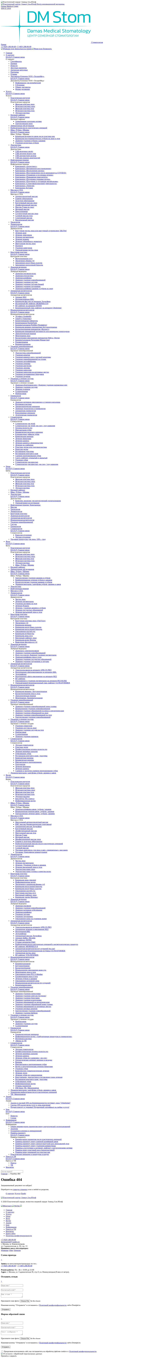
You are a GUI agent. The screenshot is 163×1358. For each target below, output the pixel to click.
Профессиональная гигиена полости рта (31, 1051)
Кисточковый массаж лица (26, 203)
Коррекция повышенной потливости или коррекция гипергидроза (42, 331)
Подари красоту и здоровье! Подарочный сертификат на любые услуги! (40, 1107)
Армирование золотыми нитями (28, 121)
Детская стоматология (24, 745)
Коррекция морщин (23, 625)
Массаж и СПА (17, 190)
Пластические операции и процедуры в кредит (30, 1154)
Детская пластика (22, 113)
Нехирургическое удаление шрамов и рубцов (33, 582)
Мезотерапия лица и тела (25, 972)
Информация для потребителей (28, 83)
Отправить (6, 1309)
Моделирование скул (23, 259)
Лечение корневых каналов (26, 751)
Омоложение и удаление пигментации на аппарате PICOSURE (41, 681)
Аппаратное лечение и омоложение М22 (31, 929)
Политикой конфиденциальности (82, 1351)
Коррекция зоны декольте (25, 880)
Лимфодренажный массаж (26, 205)
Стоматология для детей (25, 424)
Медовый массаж (22, 209)
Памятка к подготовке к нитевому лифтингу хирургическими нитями (43, 1148)
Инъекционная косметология (22, 310)
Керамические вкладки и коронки (29, 432)
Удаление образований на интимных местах (33, 1006)
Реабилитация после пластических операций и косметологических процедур (46, 944)
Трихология (15, 222)
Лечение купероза (22, 389)
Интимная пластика (23, 404)
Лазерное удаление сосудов (26, 282)
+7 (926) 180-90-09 (8, 47)
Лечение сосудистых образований (29, 610)
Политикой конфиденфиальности (52, 1305)
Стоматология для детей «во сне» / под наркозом (35, 426)
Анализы (14, 1129)
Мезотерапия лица (22, 336)
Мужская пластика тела (24, 111)
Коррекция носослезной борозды (28, 629)
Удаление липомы (22, 368)
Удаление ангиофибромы (25, 361)
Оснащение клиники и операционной (26, 1131)
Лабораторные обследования (22, 126)
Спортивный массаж (23, 218)
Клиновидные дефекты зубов (27, 434)
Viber (11, 1250)
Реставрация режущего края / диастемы (31, 756)
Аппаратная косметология (21, 291)
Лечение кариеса (22, 441)
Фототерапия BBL (22, 931)
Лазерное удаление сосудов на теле (29, 730)
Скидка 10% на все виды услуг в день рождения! (30, 1105)
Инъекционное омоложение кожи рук (30, 970)
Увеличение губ (21, 623)
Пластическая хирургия (20, 98)
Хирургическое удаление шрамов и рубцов (32, 578)
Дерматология (16, 224)
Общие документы (23, 87)
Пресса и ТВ (11, 1156)
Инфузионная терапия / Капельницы (25, 505)
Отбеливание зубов (23, 754)
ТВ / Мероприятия (18, 1094)
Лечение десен (21, 1073)
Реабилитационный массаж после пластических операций (39, 844)
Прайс (23, 1194)
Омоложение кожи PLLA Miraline (29, 974)
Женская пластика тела (24, 109)
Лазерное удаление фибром (26, 1013)
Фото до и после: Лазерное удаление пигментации (35, 655)
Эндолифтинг (21, 674)
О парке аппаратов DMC (25, 942)
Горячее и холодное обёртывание (28, 841)
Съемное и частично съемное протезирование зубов (36, 771)
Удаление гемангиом (23, 726)
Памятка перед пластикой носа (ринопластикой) (35, 1150)
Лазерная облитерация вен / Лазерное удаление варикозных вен (41, 385)
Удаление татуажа (22, 914)
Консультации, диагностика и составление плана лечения (38, 1077)
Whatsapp (4, 1250)
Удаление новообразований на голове (30, 359)
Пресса (13, 1163)
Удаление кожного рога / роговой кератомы (33, 357)
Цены (8, 466)
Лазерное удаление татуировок (27, 286)
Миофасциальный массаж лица (28, 839)
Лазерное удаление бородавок (27, 998)
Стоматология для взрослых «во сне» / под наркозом (36, 464)
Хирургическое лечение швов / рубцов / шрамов (35, 814)
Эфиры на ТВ (20, 1041)
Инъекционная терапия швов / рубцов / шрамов (34, 811)
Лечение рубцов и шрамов (26, 979)
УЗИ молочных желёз (24, 151)
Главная (9, 53)
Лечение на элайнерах (24, 445)
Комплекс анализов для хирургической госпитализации (38, 501)
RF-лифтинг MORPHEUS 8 (26, 946)
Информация (11, 1120)
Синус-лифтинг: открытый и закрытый (31, 458)
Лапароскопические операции (27, 406)
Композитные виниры (24, 436)
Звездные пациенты (19, 68)
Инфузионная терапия (20, 160)
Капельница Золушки (24, 188)
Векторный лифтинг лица (26, 638)
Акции (8, 1096)
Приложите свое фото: (10, 1301)
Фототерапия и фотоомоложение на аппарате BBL (36, 672)
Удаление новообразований (22, 346)
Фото (8, 541)
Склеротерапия (21, 391)
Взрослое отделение (23, 535)
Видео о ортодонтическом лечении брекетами (34, 1066)
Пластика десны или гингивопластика (31, 447)
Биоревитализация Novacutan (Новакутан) (32, 340)
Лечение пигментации (24, 237)
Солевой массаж (22, 848)
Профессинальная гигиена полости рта (31, 749)
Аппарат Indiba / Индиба (25, 938)
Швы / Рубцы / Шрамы (20, 130)
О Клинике (19, 85)
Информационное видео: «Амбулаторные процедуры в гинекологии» (43, 1036)
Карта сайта (10, 1234)
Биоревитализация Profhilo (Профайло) (31, 325)
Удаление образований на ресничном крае (32, 1002)
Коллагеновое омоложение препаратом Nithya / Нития (37, 338)
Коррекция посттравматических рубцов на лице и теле (37, 139)
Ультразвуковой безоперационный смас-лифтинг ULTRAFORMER (42, 683)
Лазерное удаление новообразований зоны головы (35, 706)
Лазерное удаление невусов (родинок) (30, 996)
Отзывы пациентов (23, 1086)
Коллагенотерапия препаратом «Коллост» (32, 329)
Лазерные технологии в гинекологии (30, 409)
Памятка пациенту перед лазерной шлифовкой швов (36, 1141)
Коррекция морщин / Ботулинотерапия (31, 691)
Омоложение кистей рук (25, 631)
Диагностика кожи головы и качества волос (33, 871)
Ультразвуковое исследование (27, 503)
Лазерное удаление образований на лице (31, 713)
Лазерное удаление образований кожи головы (34, 1004)
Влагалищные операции (25, 413)
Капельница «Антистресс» (26, 166)
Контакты (10, 1167)
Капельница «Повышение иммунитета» (31, 177)
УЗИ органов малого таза (25, 154)
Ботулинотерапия (22, 966)
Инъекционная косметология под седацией (32, 983)
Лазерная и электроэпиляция (27, 651)
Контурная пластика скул (25, 893)
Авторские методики (19, 70)
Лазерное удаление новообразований (30, 280)
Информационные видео (25, 801)
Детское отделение (23, 537)
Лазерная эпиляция (23, 906)
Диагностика (16, 145)
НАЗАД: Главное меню (15, 57)
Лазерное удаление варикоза (26, 736)
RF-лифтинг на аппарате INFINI (28, 306)
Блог (8, 1109)
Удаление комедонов (23, 248)
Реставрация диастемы (24, 451)
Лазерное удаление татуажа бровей (29, 284)
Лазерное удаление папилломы (28, 994)
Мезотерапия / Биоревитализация (28, 698)
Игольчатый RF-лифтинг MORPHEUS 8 (31, 304)
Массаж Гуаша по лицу (24, 207)
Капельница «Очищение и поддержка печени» (34, 175)
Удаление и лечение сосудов (22, 379)
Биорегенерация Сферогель (26, 321)
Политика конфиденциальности (19, 1236)
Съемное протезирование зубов (28, 456)
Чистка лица (20, 599)
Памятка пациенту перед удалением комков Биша (35, 1146)
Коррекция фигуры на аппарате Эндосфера (32, 301)
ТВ (12, 1165)
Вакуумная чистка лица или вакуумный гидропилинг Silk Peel (40, 231)
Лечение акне (20, 233)
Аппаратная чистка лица (25, 953)
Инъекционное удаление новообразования (32, 709)
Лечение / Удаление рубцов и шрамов (30, 865)
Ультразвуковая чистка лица (26, 250)
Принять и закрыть (8, 1356)
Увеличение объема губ (24, 261)
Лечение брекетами (23, 439)
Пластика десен (21, 747)
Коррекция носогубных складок (28, 627)
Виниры (18, 1062)
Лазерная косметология (20, 516)
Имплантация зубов (23, 430)
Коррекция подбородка (24, 634)
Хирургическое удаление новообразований (32, 717)
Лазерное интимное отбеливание (28, 910)
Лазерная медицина (18, 267)
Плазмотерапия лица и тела (26, 976)
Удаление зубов (21, 460)
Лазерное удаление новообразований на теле (33, 715)
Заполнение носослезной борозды (29, 265)
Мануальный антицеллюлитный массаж (31, 822)
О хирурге (10, 55)
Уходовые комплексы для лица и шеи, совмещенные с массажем (41, 850)
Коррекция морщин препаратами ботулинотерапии (36, 327)
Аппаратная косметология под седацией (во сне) (35, 949)
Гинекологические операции (27, 1034)
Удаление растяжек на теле (26, 604)
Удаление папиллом (23, 370)
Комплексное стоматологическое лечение (32, 1071)
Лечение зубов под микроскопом (28, 1075)
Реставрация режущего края (26, 454)
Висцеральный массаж (24, 220)
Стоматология (16, 417)
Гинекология (16, 396)
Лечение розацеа (22, 239)
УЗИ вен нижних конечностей (27, 158)
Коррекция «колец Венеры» (26, 897)
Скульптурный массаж (24, 846)
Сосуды (14, 524)
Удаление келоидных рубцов (27, 143)
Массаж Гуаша (21, 835)
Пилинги (19, 246)
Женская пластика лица (24, 104)
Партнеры (15, 72)
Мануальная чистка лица (25, 244)
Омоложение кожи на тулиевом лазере (31, 919)
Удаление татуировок (24, 916)
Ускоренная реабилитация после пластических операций (34, 1092)
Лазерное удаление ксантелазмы (28, 1000)
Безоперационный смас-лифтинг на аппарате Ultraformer (38, 308)
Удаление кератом (22, 355)
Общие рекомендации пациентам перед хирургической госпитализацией (40, 1126)
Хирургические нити (24, 124)
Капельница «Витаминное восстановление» (33, 169)
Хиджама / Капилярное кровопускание (31, 852)
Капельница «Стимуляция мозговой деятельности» (36, 184)
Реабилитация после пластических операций (29, 128)
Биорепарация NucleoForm (26, 323)
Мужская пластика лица (25, 106)
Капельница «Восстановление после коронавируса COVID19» (40, 173)
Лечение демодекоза (23, 235)
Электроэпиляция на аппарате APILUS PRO (33, 670)
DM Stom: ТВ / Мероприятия (27, 1088)
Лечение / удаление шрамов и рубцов (30, 608)
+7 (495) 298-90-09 (23, 47)
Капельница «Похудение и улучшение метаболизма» (36, 181)
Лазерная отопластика (24, 276)
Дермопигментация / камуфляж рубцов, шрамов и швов (38, 584)
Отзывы (14, 74)
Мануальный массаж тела (25, 833)
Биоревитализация (22, 344)
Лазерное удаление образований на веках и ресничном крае (39, 711)
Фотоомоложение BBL (24, 299)
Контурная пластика (19, 252)
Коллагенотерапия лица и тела (27, 694)
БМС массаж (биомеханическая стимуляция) (33, 824)
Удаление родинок (22, 376)
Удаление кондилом (23, 366)
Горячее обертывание (24, 199)
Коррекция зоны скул (24, 636)
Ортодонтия (20, 764)
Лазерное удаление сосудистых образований (33, 659)
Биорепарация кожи (23, 985)
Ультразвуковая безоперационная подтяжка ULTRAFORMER (40, 951)
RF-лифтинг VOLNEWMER (26, 955)
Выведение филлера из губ (26, 642)
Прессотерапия (21, 211)
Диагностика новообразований (28, 353)
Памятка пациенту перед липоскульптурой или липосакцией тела (42, 1144)
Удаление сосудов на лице (26, 728)
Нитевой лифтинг (18, 115)
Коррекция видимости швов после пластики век (35, 136)
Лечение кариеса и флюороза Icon (29, 443)
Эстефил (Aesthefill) (23, 316)
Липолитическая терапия (25, 334)
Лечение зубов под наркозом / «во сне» (31, 1058)
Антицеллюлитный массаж (26, 196)
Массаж (14, 507)
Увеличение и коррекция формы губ (30, 884)
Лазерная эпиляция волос (25, 274)
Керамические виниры (24, 760)
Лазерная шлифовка (23, 278)
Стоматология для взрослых (26, 462)
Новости (14, 66)
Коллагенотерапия (22, 968)
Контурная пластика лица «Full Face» (30, 621)
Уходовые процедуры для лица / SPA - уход (28, 539)
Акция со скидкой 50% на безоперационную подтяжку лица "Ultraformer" (41, 1103)
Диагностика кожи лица (25, 869)
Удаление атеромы (22, 364)
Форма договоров (22, 89)
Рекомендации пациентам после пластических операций (38, 1139)
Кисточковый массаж (24, 829)
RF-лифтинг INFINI (23, 940)
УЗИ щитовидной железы (25, 156)
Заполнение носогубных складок (28, 263)
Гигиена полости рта (23, 428)
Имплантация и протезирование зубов (31, 1064)
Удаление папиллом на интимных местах (32, 372)
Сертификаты (16, 61)
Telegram (17, 1250)
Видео (8, 775)
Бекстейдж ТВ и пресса (24, 799)
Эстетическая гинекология (26, 415)
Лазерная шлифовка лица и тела (28, 657)
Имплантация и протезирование (28, 762)
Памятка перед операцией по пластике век (32, 1152)
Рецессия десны (21, 449)
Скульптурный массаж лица (26, 214)
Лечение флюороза (23, 766)
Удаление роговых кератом (26, 1009)
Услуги (8, 91)
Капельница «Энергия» (24, 186)
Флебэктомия (20, 394)
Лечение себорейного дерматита (28, 241)
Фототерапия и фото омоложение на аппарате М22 (36, 676)
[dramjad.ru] (18, 1198)
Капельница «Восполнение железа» (30, 171)
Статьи (13, 1118)
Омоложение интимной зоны (27, 981)
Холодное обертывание (24, 201)
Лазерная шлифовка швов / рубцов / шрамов (33, 809)
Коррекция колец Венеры (25, 640)
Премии (14, 64)
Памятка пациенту (18, 1133)
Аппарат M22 (20, 297)
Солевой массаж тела (24, 216)
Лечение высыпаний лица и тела (28, 612)
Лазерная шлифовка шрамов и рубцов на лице (34, 289)
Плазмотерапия (21, 342)
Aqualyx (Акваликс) (23, 319)
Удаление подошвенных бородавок (29, 374)
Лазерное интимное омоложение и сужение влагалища (37, 402)
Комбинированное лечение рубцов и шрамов (33, 580)
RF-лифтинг (20, 679)
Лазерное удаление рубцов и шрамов (30, 141)
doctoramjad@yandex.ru (10, 1242)
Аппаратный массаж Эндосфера (28, 826)
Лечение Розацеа (22, 606)
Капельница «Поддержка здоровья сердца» (32, 179)
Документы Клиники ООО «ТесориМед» (27, 76)
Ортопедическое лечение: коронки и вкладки (33, 1060)
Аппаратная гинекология (25, 411)
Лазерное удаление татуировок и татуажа (32, 661)
